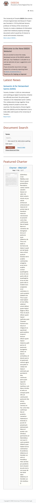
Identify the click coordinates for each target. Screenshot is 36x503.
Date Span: (8, 144)
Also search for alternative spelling (19, 141)
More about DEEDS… (10, 38)
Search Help (21, 147)
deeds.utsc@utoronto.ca (13, 72)
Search (10, 147)
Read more (6, 117)
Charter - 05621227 (18, 167)
